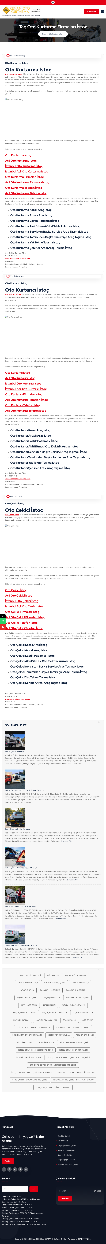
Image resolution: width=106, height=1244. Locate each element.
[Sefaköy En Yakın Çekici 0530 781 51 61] (15, 934)
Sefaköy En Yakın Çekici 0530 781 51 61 (21, 945)
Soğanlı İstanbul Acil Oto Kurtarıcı (72, 1028)
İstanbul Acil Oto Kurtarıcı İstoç (26, 389)
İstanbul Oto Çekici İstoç (21, 601)
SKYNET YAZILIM (84, 1239)
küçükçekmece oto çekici (54, 1013)
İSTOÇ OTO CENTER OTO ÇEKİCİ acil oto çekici (69, 1057)
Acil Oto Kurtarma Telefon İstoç (26, 193)
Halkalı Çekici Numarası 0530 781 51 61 (21, 868)
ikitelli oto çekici (29, 1005)
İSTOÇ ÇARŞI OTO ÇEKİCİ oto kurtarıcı (53, 1087)
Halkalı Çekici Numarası (14, 752)
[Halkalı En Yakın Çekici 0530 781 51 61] (15, 895)
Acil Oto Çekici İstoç (18, 595)
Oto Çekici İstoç (16, 496)
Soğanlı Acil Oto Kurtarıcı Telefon (33, 1028)
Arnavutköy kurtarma (75, 975)
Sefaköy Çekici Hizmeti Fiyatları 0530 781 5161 (20, 1219)
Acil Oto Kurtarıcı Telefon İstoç (25, 411)
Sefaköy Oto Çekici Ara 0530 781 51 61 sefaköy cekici (24, 1224)
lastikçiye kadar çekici (46, 1020)
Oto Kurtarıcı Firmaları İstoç (23, 394)
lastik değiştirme (21, 1020)
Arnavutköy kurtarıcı (27, 983)
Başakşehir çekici (52, 998)
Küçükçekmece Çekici (67, 1145)
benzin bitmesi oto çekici (77, 998)
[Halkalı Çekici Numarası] (15, 740)
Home (43, 34)
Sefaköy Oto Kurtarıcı (66, 1150)
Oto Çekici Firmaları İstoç (22, 612)
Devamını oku (66, 841)
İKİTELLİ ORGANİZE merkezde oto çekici (35, 1050)
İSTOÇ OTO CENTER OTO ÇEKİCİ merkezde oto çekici (53, 1065)
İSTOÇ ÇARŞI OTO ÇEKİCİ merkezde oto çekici (73, 1080)
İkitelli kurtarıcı (46, 1042)
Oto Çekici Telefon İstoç (21, 623)
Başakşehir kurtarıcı (75, 990)
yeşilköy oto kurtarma (59, 1035)
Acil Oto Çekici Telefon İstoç (24, 628)
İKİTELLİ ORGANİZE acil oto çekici (74, 1042)
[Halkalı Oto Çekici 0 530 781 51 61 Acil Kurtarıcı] (15, 779)
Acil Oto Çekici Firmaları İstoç (25, 617)
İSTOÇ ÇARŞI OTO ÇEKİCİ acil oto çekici (29, 1080)
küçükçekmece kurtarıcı (24, 1013)
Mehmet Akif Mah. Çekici (68, 1164)
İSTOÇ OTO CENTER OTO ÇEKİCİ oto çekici (76, 1072)
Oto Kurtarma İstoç (57, 34)
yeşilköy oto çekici (85, 1035)
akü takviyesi (53, 975)
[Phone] (3, 627)
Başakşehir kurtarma (50, 990)
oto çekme (87, 1020)
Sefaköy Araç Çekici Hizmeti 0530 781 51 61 (19, 1221)
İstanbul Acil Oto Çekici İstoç (24, 606)
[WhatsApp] (3, 621)
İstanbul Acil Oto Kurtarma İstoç (26, 171)
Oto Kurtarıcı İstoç (17, 276)
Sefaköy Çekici (64, 1136)
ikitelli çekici (49, 1005)
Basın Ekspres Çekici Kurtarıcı (17, 829)
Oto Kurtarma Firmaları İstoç (24, 177)
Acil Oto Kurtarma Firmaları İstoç (27, 182)
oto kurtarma (69, 1020)
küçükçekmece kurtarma (73, 1005)
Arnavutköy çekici (80, 983)
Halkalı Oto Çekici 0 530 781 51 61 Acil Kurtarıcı (24, 790)
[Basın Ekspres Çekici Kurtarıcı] (15, 818)
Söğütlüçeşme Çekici (66, 1160)
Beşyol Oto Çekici (65, 1155)
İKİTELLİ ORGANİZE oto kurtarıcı (73, 1050)
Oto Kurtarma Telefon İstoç (23, 188)
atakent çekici (27, 990)
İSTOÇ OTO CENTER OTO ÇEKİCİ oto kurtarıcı (31, 1072)
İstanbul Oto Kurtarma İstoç (24, 166)
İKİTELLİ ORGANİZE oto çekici (29, 1057)
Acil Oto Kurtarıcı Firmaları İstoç (26, 400)
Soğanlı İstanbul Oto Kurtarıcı (27, 1035)
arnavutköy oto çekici (54, 983)
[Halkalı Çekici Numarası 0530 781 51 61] (15, 856)
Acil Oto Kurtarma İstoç (21, 161)
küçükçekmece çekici (83, 1013)
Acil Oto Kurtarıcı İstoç (20, 378)
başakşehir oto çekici (27, 998)
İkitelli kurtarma (24, 1042)
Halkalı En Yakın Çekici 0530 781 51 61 (20, 907)
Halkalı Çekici (63, 1141)
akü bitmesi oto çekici (30, 975)
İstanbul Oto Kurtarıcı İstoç (23, 383)
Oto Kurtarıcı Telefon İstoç (23, 405)
